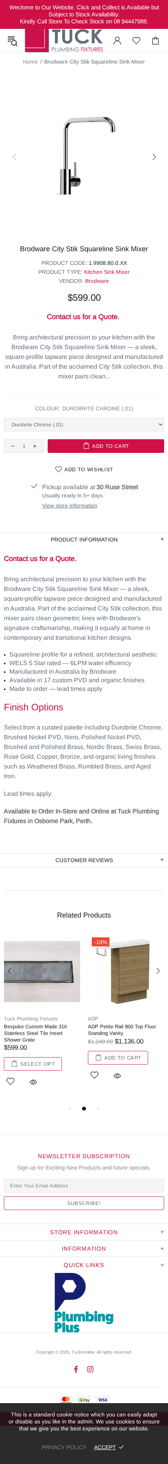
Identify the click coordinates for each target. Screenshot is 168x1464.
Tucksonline (83, 1352)
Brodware (97, 281)
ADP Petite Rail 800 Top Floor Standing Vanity (122, 1030)
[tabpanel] (42, 1018)
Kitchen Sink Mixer (107, 272)
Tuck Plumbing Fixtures (64, 40)
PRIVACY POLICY (64, 1447)
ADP (93, 1019)
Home (30, 62)
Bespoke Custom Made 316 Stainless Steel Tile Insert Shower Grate (35, 1033)
